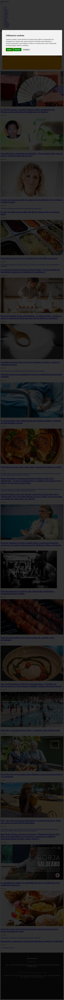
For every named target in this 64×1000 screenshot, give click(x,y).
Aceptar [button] (9, 49)
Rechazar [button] (17, 49)
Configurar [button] (26, 49)
